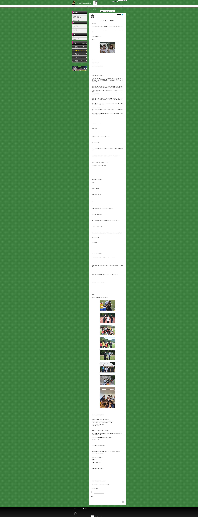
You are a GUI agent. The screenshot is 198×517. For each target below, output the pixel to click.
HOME (75, 6)
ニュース (81, 6)
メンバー (109, 6)
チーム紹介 (102, 6)
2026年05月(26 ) (75, 29)
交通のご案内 (124, 0)
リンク (120, 0)
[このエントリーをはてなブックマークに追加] (122, 14)
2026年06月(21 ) (75, 27)
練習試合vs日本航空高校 (77, 17)
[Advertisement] (79, 79)
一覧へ (80, 31)
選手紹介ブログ (75, 39)
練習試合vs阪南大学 (76, 20)
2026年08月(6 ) (75, 25)
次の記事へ (112, 11)
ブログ (123, 6)
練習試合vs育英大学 (76, 16)
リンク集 (85, 508)
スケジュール (89, 6)
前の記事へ (103, 11)
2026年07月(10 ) (75, 26)
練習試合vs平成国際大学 (77, 14)
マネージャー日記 (76, 38)
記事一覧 (107, 11)
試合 (95, 6)
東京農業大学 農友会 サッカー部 (83, 2)
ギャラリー (116, 6)
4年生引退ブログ (75, 36)
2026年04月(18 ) (75, 30)
